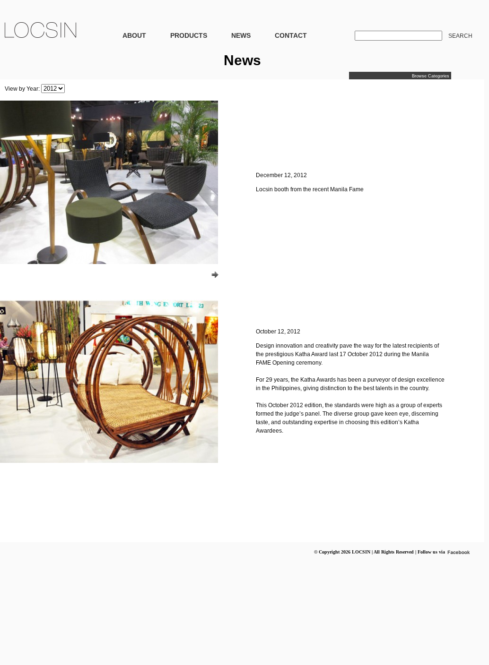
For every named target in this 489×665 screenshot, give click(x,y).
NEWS (241, 35)
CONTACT (291, 35)
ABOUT (134, 35)
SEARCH (460, 36)
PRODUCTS (188, 35)
